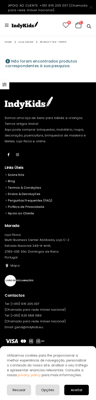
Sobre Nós (16, 175)
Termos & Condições (24, 187)
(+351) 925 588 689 (26, 315)
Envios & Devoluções (24, 194)
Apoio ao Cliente (21, 213)
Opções (47, 390)
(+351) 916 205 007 (25, 304)
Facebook (8, 154)
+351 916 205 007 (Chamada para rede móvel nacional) (48, 7)
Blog (11, 181)
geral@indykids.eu (28, 327)
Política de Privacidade (26, 207)
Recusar (19, 390)
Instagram (17, 154)
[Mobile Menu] (8, 25)
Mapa (15, 265)
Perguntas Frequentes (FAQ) (30, 200)
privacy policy (29, 375)
